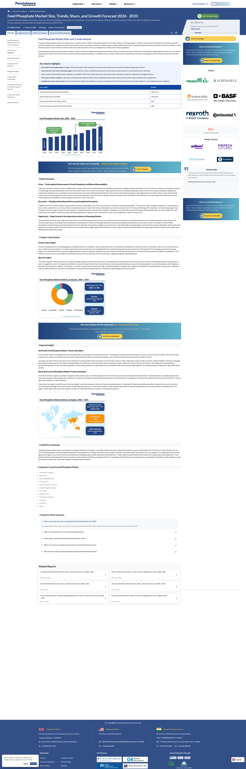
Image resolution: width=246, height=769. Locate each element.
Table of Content (39, 33)
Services (96, 4)
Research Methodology (60, 33)
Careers (43, 758)
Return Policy (45, 766)
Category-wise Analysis (12, 65)
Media (112, 4)
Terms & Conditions (47, 762)
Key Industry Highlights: (11, 51)
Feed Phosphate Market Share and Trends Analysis (13, 42)
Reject (26, 763)
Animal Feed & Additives (19, 11)
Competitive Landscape (11, 78)
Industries (78, 4)
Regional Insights (13, 71)
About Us (129, 4)
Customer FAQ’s (67, 758)
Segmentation (23, 33)
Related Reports (13, 102)
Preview (11, 33)
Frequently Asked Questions (13, 96)
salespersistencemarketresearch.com (124, 723)
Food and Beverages (74, 27)
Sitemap (64, 766)
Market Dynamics (13, 58)
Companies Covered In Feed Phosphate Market (14, 87)
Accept (33, 763)
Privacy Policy (66, 762)
